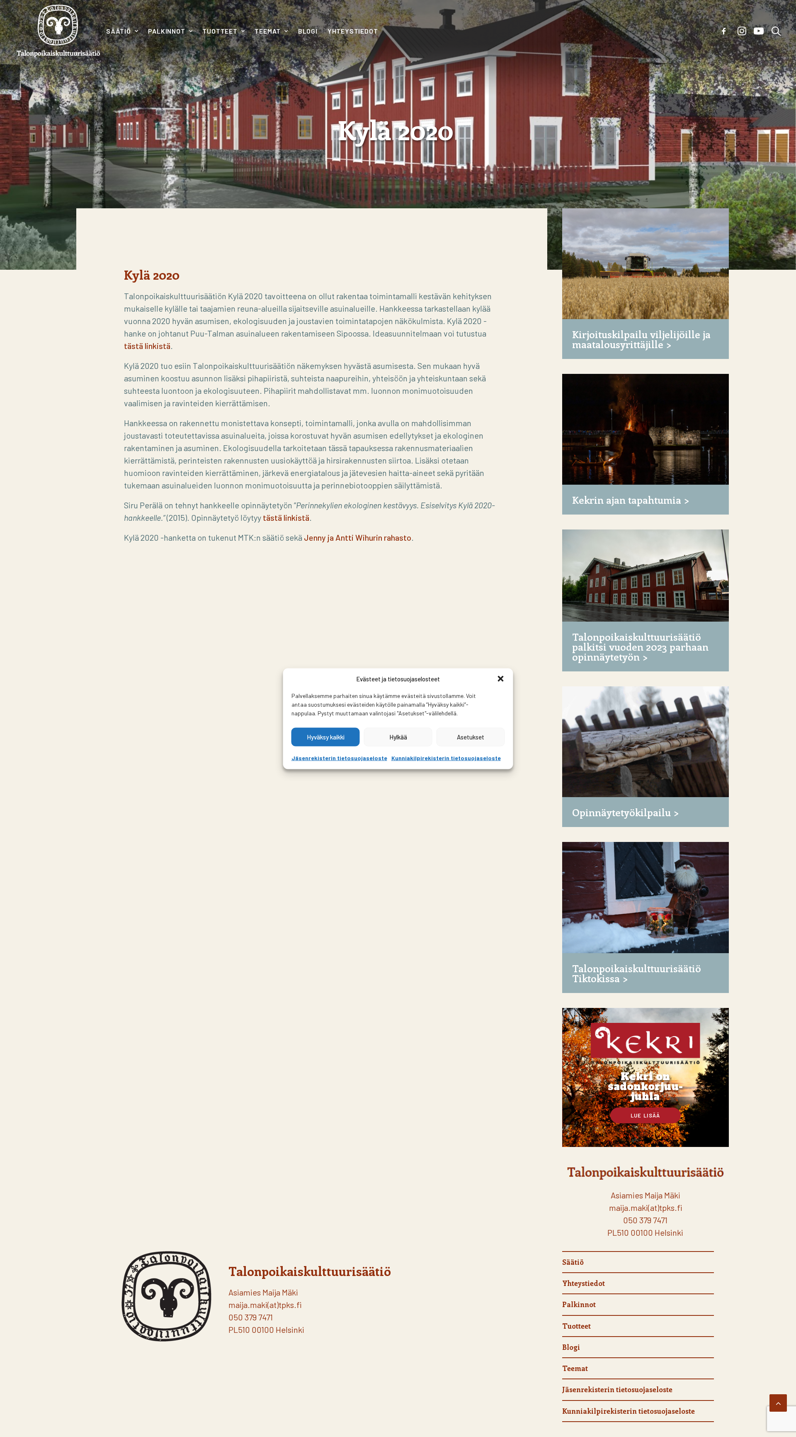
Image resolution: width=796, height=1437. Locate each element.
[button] (501, 678)
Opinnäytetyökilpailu (621, 812)
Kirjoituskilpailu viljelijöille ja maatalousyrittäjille (641, 339)
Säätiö (118, 31)
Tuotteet (219, 31)
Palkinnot (166, 31)
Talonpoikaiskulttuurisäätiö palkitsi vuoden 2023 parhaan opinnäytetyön (640, 646)
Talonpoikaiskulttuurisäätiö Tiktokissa (636, 973)
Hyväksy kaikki (326, 737)
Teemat (268, 31)
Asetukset (470, 737)
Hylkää (398, 737)
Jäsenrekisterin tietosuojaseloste (339, 757)
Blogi (308, 31)
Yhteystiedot (353, 31)
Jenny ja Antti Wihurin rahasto (357, 537)
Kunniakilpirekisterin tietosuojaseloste (446, 757)
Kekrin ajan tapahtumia (626, 499)
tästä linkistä (147, 346)
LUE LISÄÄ (645, 1115)
